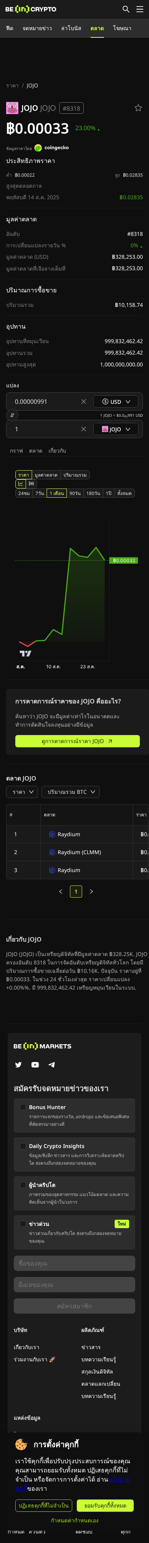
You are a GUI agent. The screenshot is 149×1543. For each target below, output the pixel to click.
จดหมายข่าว (37, 28)
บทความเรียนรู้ (98, 1359)
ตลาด (97, 28)
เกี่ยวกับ (57, 450)
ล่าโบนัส (71, 28)
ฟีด (9, 28)
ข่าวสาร (91, 1347)
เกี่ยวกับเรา (26, 1347)
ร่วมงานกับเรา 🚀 (34, 1359)
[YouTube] (35, 1065)
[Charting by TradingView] (25, 653)
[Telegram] (52, 1065)
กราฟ (16, 450)
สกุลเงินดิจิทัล (97, 1371)
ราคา (12, 85)
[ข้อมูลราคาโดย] (51, 149)
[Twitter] (18, 1065)
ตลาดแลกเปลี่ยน (100, 1383)
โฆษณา (122, 28)
